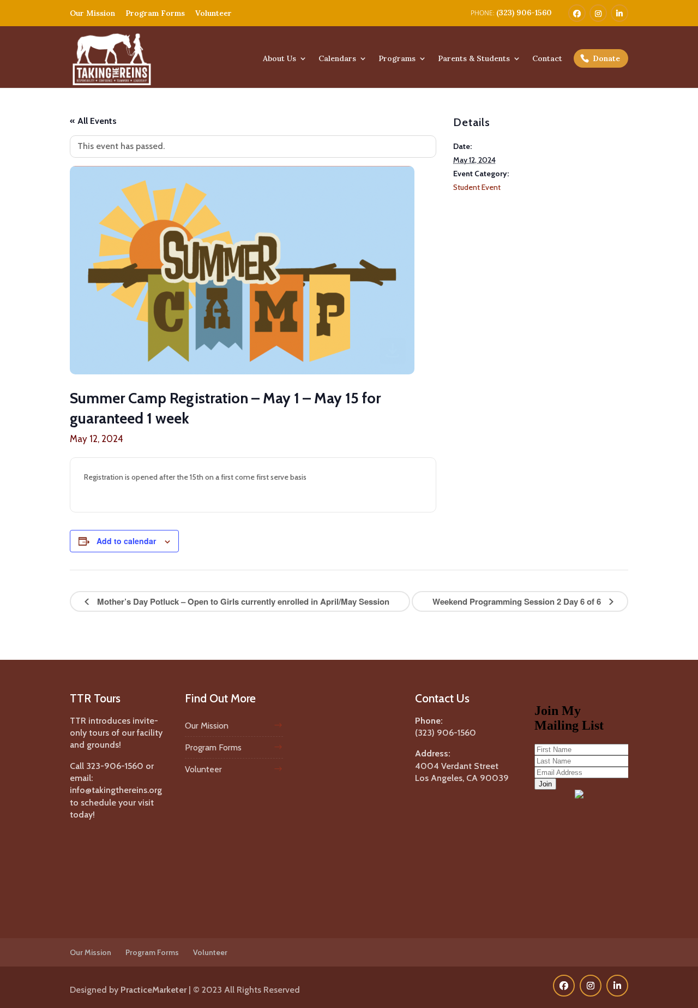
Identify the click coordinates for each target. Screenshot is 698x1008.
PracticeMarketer (153, 990)
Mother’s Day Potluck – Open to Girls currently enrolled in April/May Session (242, 601)
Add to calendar (126, 540)
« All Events (93, 121)
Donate (606, 58)
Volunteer (213, 13)
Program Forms (155, 13)
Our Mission (92, 13)
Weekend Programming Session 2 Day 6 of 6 (517, 601)
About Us (279, 59)
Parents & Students (474, 59)
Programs (397, 59)
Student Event (477, 187)
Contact (547, 59)
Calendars (337, 59)
